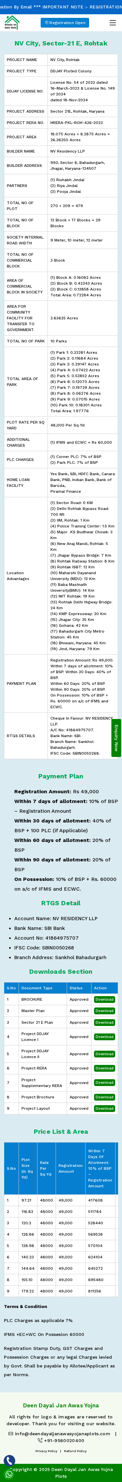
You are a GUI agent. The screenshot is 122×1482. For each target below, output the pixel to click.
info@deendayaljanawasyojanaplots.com (61, 1433)
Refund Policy (75, 1451)
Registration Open (67, 22)
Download (105, 999)
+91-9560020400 (63, 1440)
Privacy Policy (46, 1451)
